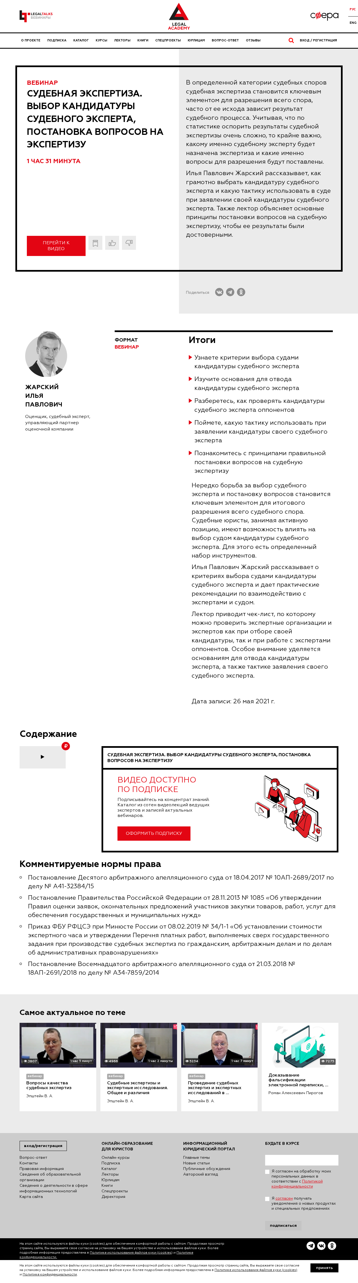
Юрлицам (196, 40)
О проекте (30, 40)
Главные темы (196, 1158)
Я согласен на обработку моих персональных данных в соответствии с (301, 1178)
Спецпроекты (168, 40)
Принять (324, 1268)
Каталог (81, 40)
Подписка (56, 40)
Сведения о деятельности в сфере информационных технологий (54, 1188)
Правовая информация (42, 1169)
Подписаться (283, 1225)
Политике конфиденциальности (50, 1274)
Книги (142, 40)
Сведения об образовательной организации (50, 1177)
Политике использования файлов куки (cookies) (131, 1252)
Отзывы (253, 40)
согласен (284, 1198)
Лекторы (122, 40)
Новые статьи (196, 1163)
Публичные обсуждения (206, 1169)
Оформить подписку (154, 833)
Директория (113, 1197)
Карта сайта (31, 1197)
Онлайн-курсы (115, 1158)
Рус (353, 9)
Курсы (101, 40)
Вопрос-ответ (225, 40)
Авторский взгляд (200, 1174)
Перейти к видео (56, 246)
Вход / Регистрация (318, 40)
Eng (353, 23)
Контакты (29, 1163)
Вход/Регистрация (43, 1145)
